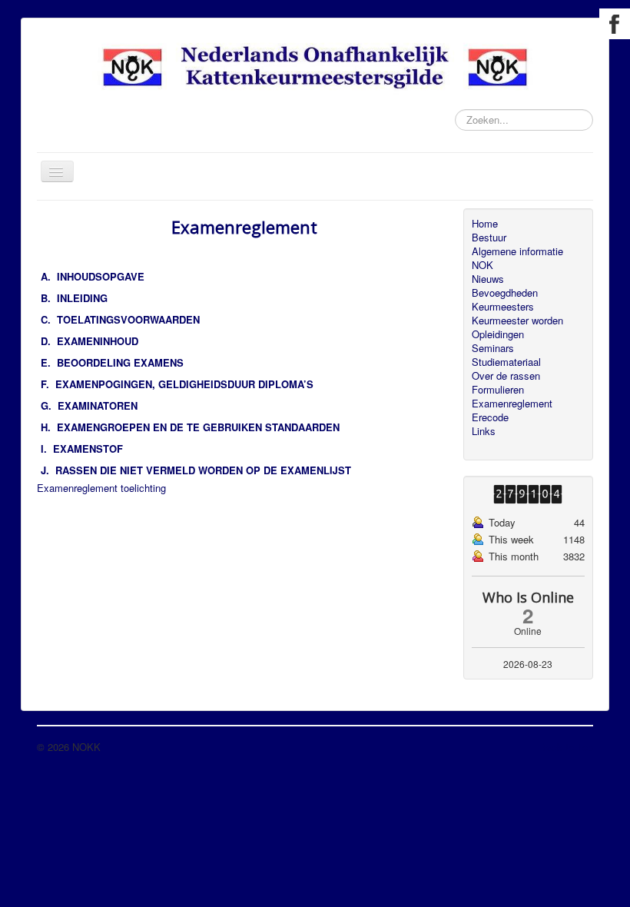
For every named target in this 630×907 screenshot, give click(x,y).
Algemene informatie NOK (517, 258)
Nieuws (488, 279)
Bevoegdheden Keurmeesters (505, 300)
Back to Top (566, 746)
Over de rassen (506, 376)
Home (485, 224)
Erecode (490, 417)
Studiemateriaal (506, 362)
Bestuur (489, 237)
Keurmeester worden (517, 320)
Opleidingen (498, 334)
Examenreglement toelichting (101, 487)
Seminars (493, 348)
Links (484, 431)
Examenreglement (512, 403)
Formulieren (498, 390)
